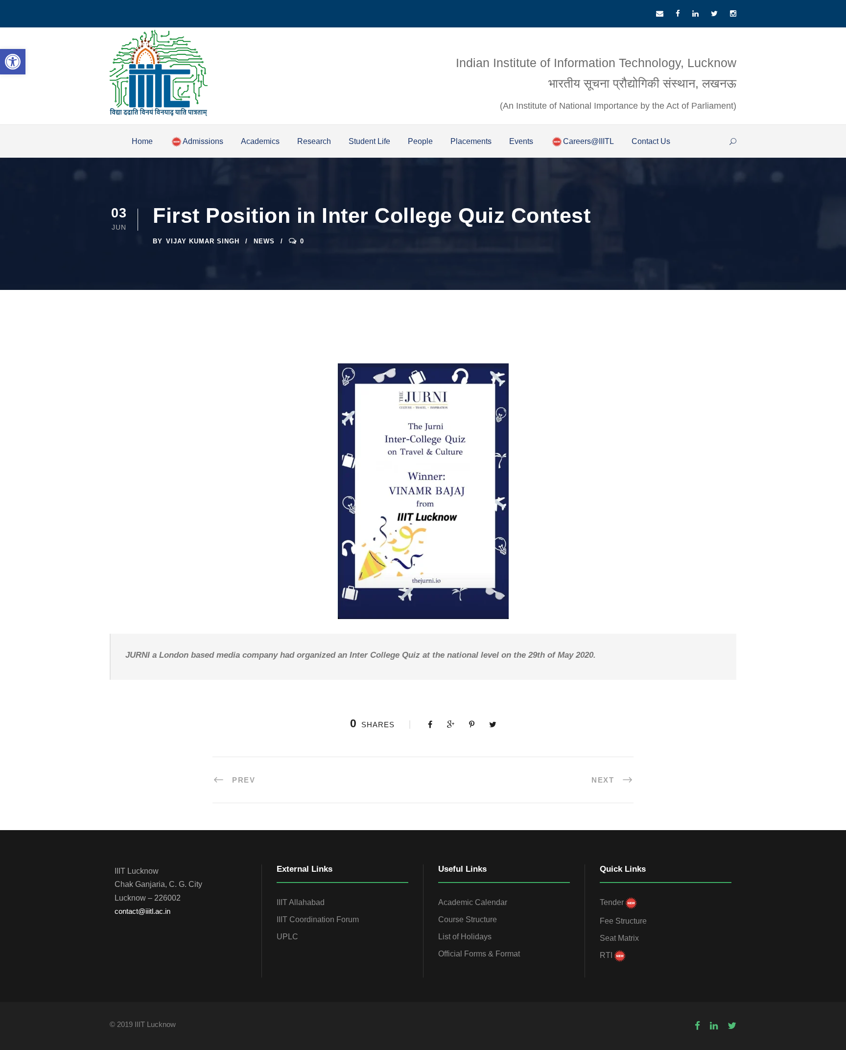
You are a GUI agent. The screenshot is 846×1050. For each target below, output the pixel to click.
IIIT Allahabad (301, 902)
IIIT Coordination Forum (318, 919)
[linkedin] (695, 13)
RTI (606, 955)
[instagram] (733, 13)
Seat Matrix (619, 938)
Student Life (369, 141)
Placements (471, 141)
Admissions (203, 141)
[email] (659, 13)
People (420, 141)
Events (521, 141)
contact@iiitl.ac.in (142, 911)
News (264, 241)
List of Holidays (465, 936)
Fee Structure (623, 921)
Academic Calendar (472, 902)
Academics (260, 141)
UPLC (287, 936)
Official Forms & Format (479, 954)
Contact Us (651, 141)
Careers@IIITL (588, 141)
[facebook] (678, 13)
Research (314, 141)
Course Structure (467, 919)
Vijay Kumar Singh (202, 241)
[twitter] (714, 13)
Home (142, 141)
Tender (612, 902)
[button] (12, 61)
